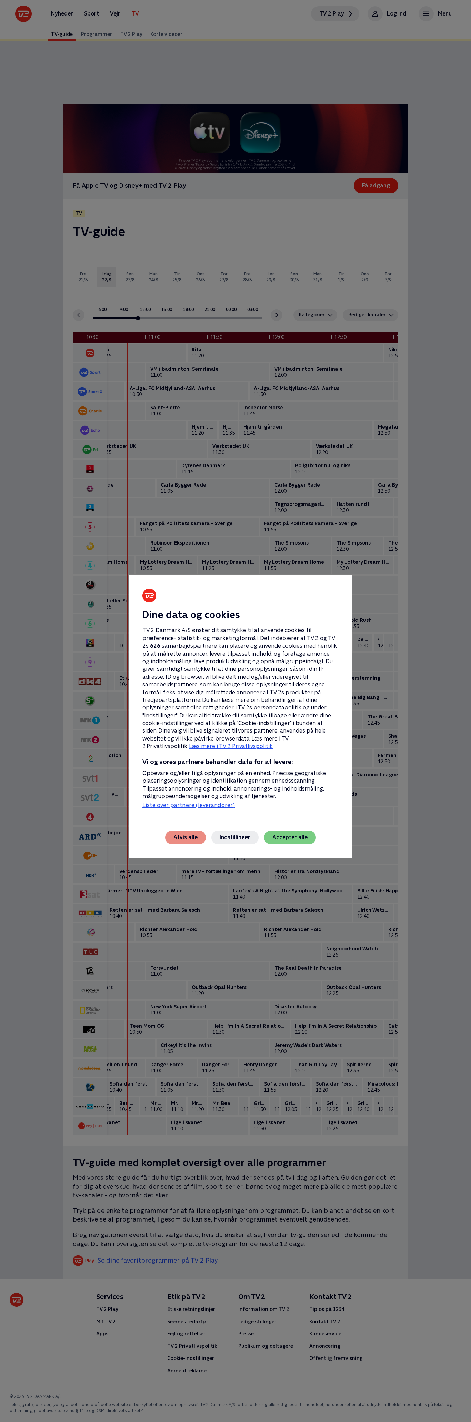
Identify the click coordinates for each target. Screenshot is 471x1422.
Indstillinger (235, 837)
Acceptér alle (290, 837)
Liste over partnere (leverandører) (188, 805)
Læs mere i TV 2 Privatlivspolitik (231, 746)
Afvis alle (185, 837)
